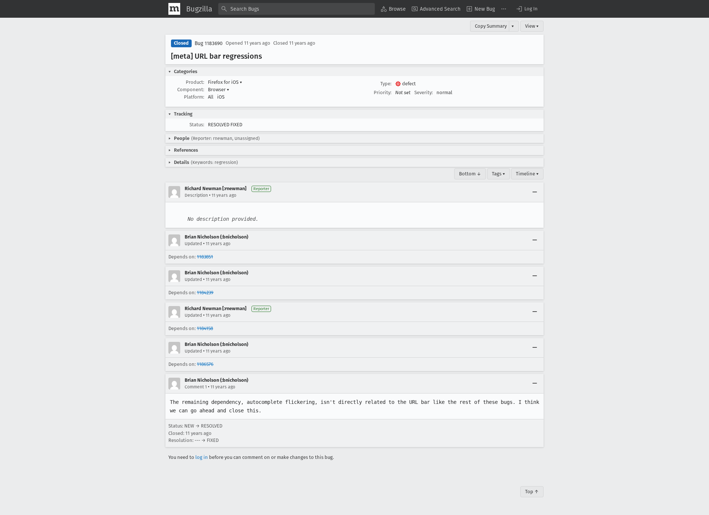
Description (196, 195)
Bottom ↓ (470, 173)
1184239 (205, 292)
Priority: (382, 92)
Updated (193, 243)
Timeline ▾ (527, 173)
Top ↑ (532, 491)
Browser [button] (218, 89)
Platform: (194, 97)
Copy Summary (491, 26)
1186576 (205, 364)
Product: (195, 82)
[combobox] (296, 9)
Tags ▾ (498, 173)
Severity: (423, 92)
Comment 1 (196, 386)
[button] (527, 9)
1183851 (205, 257)
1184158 (205, 328)
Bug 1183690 (209, 43)
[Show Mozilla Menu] (174, 9)
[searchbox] (296, 9)
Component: (190, 89)
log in (201, 457)
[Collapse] (535, 192)
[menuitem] (393, 9)
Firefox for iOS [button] (225, 82)
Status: (196, 124)
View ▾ (532, 26)
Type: (385, 83)
